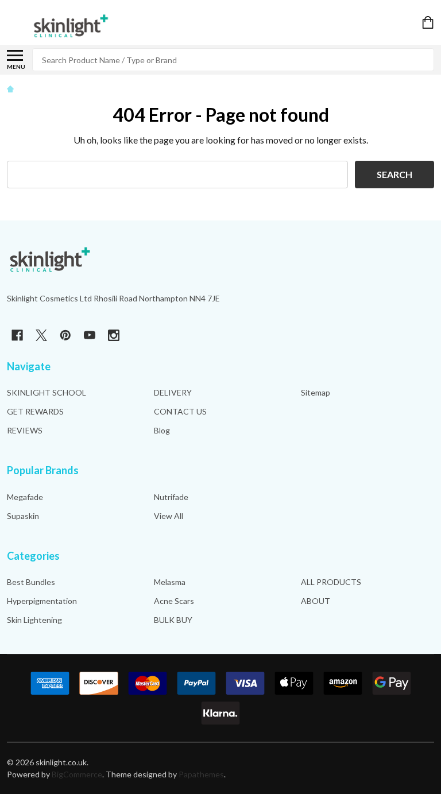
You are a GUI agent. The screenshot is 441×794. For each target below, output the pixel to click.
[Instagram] (113, 335)
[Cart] (429, 22)
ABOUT (315, 601)
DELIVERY (173, 392)
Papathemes (201, 774)
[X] (41, 335)
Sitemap (315, 392)
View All (168, 516)
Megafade (25, 497)
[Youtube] (89, 335)
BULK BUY (173, 620)
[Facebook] (17, 335)
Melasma (169, 582)
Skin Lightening (34, 620)
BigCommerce (77, 774)
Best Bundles (31, 582)
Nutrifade (171, 497)
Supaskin (23, 516)
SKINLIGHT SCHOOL (46, 392)
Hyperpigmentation (42, 601)
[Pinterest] (65, 335)
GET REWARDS (35, 411)
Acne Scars (174, 601)
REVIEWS (24, 430)
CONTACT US (180, 411)
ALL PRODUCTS (331, 582)
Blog (162, 430)
